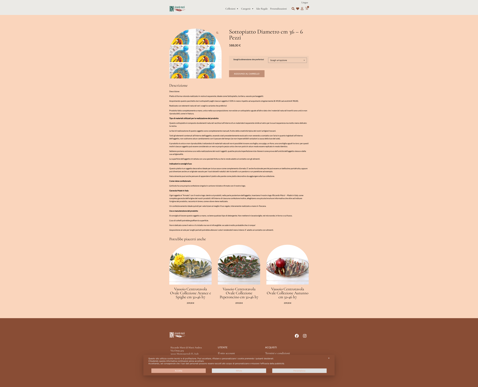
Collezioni (230, 8)
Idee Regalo (262, 8)
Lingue (304, 2)
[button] (293, 8)
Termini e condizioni (277, 353)
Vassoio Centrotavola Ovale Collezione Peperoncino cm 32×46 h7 (239, 293)
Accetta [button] (178, 370)
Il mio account (226, 353)
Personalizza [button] (299, 370)
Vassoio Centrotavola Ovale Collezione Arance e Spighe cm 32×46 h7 (190, 293)
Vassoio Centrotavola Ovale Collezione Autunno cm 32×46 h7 (287, 293)
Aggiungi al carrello (247, 73)
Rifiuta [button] (239, 370)
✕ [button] (329, 358)
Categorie (246, 8)
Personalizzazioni (278, 8)
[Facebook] (297, 336)
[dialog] (239, 365)
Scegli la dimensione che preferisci (248, 59)
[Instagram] (305, 336)
